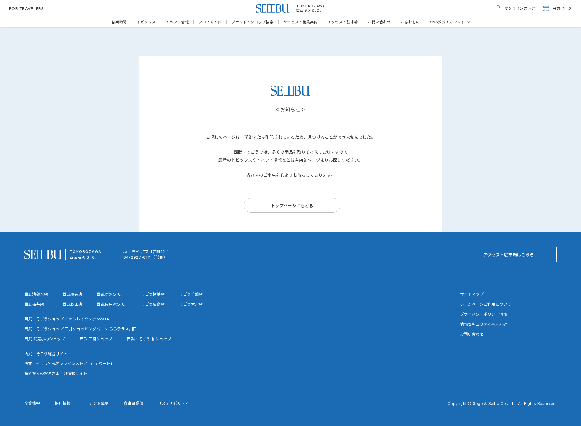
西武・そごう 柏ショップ (149, 338)
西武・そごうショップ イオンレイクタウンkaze (66, 318)
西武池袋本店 (36, 294)
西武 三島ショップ (96, 338)
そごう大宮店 (191, 304)
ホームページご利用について (485, 304)
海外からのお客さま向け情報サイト (55, 373)
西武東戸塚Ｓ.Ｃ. (111, 304)
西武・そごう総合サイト (45, 353)
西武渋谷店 (72, 294)
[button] (557, 8)
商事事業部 (133, 403)
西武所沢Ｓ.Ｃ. (308, 10)
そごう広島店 (153, 304)
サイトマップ (472, 294)
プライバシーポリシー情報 (483, 314)
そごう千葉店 (191, 294)
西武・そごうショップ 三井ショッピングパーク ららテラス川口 (80, 328)
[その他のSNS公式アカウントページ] (468, 22)
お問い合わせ (472, 334)
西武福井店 (34, 304)
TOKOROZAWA (310, 6)
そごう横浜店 (153, 294)
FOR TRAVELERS (26, 8)
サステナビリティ (173, 403)
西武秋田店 (72, 304)
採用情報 (63, 403)
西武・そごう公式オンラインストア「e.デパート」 (69, 363)
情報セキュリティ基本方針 (483, 324)
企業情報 (32, 403)
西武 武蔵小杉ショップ (44, 338)
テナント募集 (97, 403)
